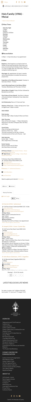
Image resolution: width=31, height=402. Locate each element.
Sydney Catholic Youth (8, 361)
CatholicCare (6, 324)
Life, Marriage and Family (9, 363)
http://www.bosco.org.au (10, 267)
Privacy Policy (6, 388)
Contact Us (5, 382)
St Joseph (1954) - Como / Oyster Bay (13, 226)
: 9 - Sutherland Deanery (11, 168)
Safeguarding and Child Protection (11, 322)
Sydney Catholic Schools (8, 327)
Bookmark (12, 186)
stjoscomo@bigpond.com (10, 234)
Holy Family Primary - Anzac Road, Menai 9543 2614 (14, 151)
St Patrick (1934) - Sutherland (11, 204)
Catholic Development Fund (9, 340)
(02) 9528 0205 (8, 232)
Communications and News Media (11, 366)
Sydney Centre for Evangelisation (11, 358)
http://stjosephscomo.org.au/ (12, 235)
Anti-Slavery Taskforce (8, 344)
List (14, 198)
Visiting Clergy (6, 381)
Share (4, 186)
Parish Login (6, 196)
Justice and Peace (7, 326)
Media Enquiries (6, 384)
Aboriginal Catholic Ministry (9, 342)
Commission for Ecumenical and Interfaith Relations (13, 346)
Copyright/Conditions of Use (10, 386)
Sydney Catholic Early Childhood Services (13, 329)
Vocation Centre (6, 331)
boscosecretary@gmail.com (11, 265)
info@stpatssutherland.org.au (12, 210)
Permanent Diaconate (8, 336)
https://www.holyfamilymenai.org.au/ (13, 165)
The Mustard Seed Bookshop (10, 349)
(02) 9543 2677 (7, 162)
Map (18, 198)
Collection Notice (7, 390)
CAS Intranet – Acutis (8, 377)
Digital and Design (7, 370)
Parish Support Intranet (8, 379)
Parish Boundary (7, 172)
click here (21, 179)
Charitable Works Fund (8, 338)
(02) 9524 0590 (8, 208)
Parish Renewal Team (8, 359)
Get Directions (7, 175)
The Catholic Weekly (8, 368)
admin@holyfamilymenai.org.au (11, 163)
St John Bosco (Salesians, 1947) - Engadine (15, 257)
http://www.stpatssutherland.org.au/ (14, 211)
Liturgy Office (6, 335)
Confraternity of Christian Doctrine (11, 333)
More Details (6, 222)
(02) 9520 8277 (8, 262)
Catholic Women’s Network (9, 365)
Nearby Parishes (7, 192)
